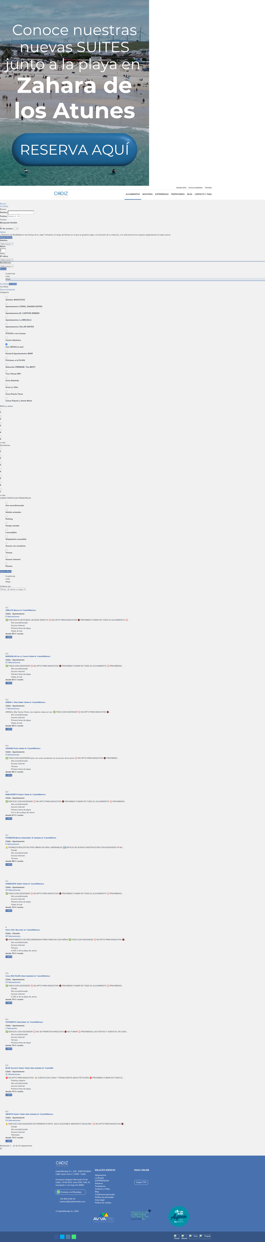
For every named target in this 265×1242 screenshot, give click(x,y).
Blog (189, 194)
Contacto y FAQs (203, 194)
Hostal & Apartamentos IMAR (19, 353)
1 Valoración (11, 1028)
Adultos (3, 240)
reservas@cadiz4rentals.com (72, 1201)
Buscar (3, 204)
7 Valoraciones (12, 708)
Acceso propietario (196, 188)
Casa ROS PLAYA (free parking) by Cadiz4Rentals (28, 976)
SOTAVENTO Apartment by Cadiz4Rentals (24, 1022)
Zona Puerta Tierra (14, 394)
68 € (14, 861)
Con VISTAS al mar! (15, 347)
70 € (14, 907)
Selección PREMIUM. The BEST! (20, 367)
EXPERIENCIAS (162, 194)
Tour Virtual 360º (13, 374)
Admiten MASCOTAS (15, 300)
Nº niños (4, 256)
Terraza (9, 553)
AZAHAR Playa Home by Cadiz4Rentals (23, 748)
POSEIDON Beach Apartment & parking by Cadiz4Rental (31, 838)
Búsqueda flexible (9, 223)
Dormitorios (5, 263)
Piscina (9, 566)
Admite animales (13, 512)
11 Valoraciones (13, 662)
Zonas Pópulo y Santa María (19, 401)
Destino (3, 212)
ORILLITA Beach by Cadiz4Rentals (21, 610)
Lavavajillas (11, 532)
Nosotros (147, 194)
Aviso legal (99, 1200)
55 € (14, 634)
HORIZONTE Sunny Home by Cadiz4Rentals (25, 884)
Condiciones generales (105, 1194)
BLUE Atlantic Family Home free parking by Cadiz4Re (29, 1068)
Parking (9, 519)
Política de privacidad (104, 1197)
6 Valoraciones (12, 844)
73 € (14, 1137)
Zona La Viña (12, 387)
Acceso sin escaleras (16, 546)
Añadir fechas (6, 237)
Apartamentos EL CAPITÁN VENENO (22, 313)
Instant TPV (141, 1182)
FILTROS (4, 206)
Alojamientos (133, 194)
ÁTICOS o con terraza (16, 333)
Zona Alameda (12, 380)
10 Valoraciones (13, 890)
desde (8, 634)
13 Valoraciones (13, 982)
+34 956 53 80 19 (67, 1199)
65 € (14, 726)
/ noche (19, 634)
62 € (14, 680)
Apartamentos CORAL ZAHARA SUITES (24, 306)
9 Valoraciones (12, 755)
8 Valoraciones (12, 616)
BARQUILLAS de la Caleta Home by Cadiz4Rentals (28, 656)
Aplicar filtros (5, 571)
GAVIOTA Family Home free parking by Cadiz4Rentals (29, 1114)
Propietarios (178, 194)
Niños (3, 246)
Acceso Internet (13, 559)
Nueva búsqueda (7, 289)
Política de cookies (103, 1203)
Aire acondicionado (15, 505)
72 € (14, 1091)
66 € (14, 772)
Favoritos (208, 188)
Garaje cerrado (12, 526)
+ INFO (9, 637)
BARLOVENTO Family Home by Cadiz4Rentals (26, 795)
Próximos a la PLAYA (15, 360)
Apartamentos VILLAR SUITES (20, 327)
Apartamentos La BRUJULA (18, 320)
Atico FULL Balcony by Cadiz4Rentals (23, 930)
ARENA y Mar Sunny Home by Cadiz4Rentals (25, 702)
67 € (14, 815)
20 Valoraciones (13, 936)
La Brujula (99, 1178)
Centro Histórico (13, 340)
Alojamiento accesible (16, 539)
